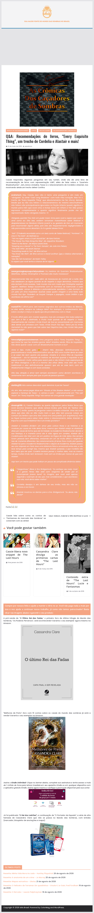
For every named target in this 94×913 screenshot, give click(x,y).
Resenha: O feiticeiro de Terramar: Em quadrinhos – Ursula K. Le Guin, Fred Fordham (40, 885)
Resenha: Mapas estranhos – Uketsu (19, 881)
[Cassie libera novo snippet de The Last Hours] (16, 535)
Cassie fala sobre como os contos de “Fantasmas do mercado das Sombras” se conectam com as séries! (26, 518)
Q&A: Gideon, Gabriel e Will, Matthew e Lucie (68, 516)
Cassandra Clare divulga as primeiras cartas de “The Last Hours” (47, 558)
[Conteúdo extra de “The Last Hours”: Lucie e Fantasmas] (77, 535)
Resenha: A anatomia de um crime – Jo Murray (24, 877)
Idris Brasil (24, 907)
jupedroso (28, 146)
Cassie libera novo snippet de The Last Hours (17, 554)
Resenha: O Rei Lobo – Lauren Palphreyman (22, 892)
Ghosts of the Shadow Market (17, 130)
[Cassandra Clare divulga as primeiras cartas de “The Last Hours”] (47, 535)
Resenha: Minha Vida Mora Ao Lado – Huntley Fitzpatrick (28, 873)
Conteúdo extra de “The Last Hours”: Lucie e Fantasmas (77, 581)
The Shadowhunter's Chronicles (64, 130)
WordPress (59, 907)
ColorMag (45, 907)
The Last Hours (44, 130)
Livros (33, 130)
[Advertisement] (47, 47)
